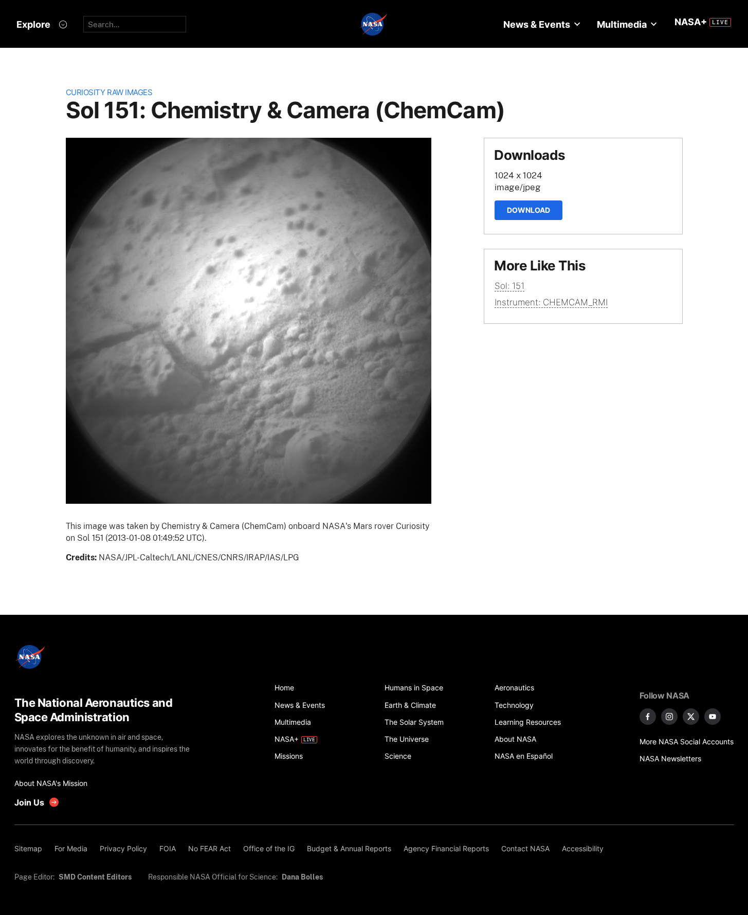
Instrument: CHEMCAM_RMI (551, 302)
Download (528, 210)
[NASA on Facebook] (648, 716)
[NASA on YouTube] (712, 716)
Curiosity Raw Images (109, 92)
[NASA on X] (691, 716)
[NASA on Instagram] (669, 716)
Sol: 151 (509, 286)
